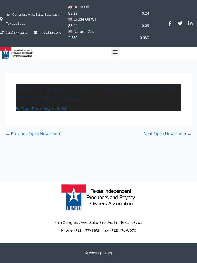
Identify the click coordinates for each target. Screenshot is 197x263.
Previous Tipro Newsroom (33, 134)
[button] (115, 51)
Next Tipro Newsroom (167, 134)
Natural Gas (84, 31)
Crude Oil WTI (85, 19)
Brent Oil (81, 6)
